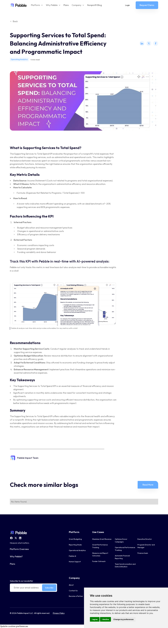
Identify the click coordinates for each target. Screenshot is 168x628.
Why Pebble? (16, 556)
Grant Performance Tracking (100, 546)
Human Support (75, 561)
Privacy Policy (59, 613)
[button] (37, 5)
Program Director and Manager (146, 546)
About (71, 585)
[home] (18, 5)
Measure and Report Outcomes (100, 554)
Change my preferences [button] (123, 619)
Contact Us (73, 591)
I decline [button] (105, 619)
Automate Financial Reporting (122, 557)
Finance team (142, 553)
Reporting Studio (75, 545)
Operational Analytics (77, 550)
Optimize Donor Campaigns (121, 540)
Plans (66, 5)
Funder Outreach (99, 561)
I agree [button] (95, 619)
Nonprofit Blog (94, 5)
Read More (148, 484)
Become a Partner (76, 596)
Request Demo (147, 5)
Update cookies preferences (14, 626)
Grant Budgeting (75, 539)
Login (127, 5)
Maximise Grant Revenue (101, 539)
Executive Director (144, 539)
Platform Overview (19, 549)
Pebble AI (72, 556)
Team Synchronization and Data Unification (125, 565)
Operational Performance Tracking (125, 548)
